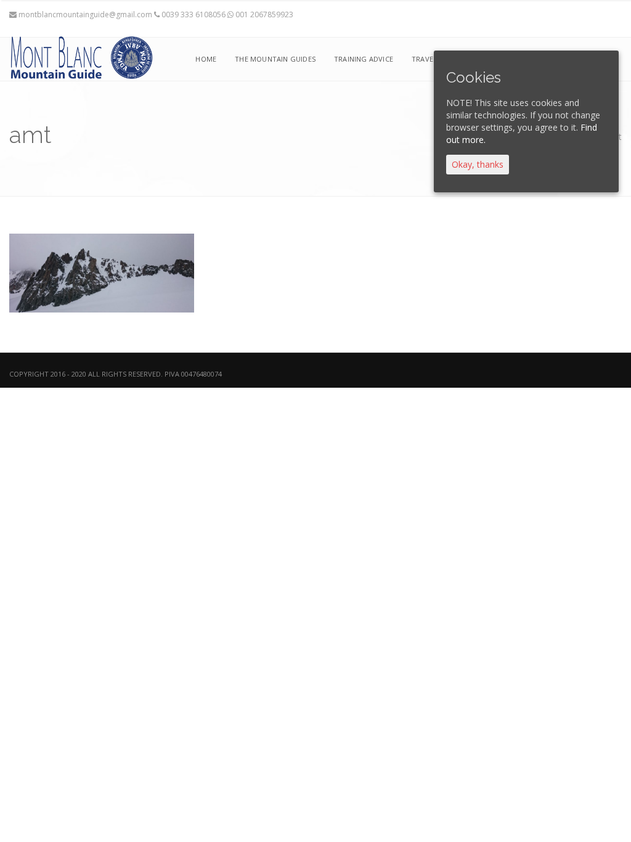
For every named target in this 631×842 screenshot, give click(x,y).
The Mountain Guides (275, 58)
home (205, 58)
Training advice (363, 58)
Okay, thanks (477, 164)
